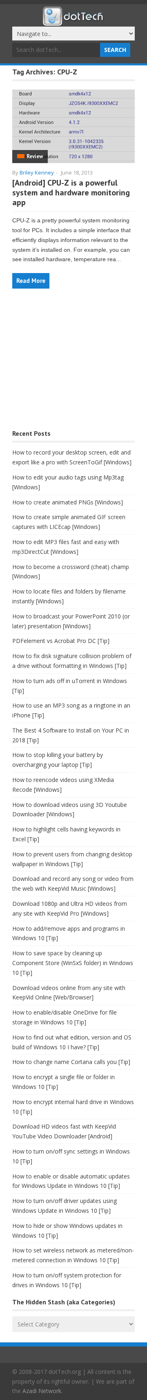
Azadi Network (41, 1391)
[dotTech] (73, 21)
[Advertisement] (73, 363)
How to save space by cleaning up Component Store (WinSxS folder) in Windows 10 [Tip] (72, 963)
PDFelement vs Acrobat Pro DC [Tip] (60, 641)
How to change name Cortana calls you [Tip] (71, 1062)
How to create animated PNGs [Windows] (67, 502)
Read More (30, 280)
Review (35, 156)
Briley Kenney (37, 172)
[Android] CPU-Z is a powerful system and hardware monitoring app (71, 192)
